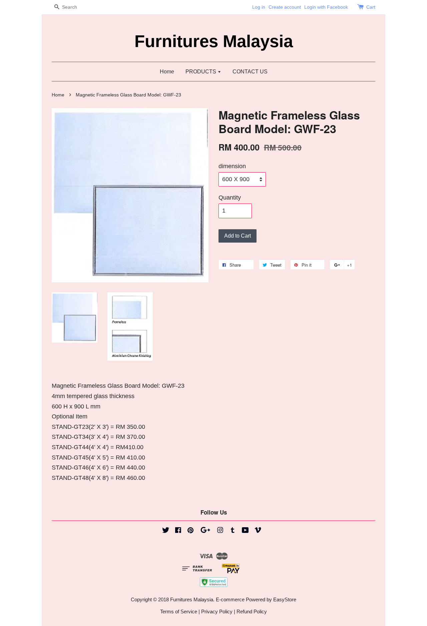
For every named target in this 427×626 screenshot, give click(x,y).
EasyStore (284, 599)
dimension (232, 166)
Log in (258, 7)
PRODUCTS (201, 71)
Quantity (230, 197)
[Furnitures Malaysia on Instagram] (220, 531)
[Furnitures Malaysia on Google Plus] (205, 531)
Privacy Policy (217, 611)
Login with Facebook (326, 7)
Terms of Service (178, 611)
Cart (370, 7)
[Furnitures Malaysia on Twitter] (165, 531)
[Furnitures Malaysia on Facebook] (178, 531)
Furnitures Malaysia (213, 41)
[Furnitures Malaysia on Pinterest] (190, 531)
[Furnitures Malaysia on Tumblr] (233, 531)
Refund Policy (252, 611)
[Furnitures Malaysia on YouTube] (245, 531)
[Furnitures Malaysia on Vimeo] (258, 531)
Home (167, 71)
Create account (285, 7)
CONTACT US (250, 71)
